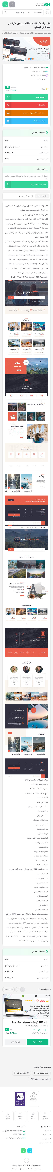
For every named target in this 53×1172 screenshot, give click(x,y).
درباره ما (48, 1131)
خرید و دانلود (37, 1041)
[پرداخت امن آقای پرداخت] (20, 1099)
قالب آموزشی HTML (21, 1073)
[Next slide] (18, 989)
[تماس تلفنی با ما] (23, 1150)
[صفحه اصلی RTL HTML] (43, 4)
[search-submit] (5, 12)
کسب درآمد (47, 1139)
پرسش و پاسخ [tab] (24, 196)
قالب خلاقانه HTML (41, 1073)
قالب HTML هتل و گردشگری (26, 219)
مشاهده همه (8, 989)
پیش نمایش (15, 1041)
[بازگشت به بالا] (26, 1160)
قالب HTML (32, 223)
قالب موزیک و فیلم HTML (39, 1079)
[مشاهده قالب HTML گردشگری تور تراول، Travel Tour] (26, 1006)
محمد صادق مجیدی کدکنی (19, 1169)
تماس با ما (47, 1135)
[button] (26, 97)
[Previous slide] (22, 989)
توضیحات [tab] (40, 196)
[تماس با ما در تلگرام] (29, 1150)
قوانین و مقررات (45, 1143)
